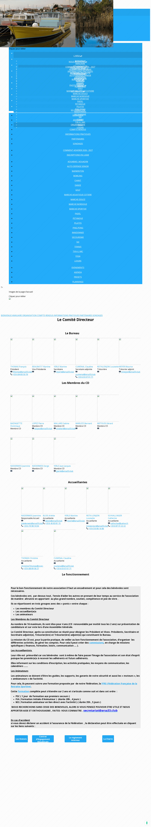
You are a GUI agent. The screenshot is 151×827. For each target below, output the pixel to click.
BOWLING (77, 176)
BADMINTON (78, 171)
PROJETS (80, 84)
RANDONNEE (80, 112)
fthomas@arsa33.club (22, 372)
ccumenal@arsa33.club (64, 566)
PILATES (80, 106)
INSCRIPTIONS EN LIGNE (80, 69)
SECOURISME (78, 237)
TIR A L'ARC (78, 251)
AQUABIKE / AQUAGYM (78, 161)
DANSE (78, 185)
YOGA (77, 256)
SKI (77, 242)
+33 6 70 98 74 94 (31, 526)
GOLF (80, 88)
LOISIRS (77, 261)
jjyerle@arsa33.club (64, 471)
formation (24, 691)
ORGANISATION (78, 124)
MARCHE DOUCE (80, 93)
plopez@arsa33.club (43, 428)
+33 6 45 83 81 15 (53, 523)
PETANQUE (80, 104)
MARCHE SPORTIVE (80, 99)
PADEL (80, 101)
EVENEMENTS (78, 267)
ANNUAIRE (80, 63)
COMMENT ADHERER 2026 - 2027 (78, 150)
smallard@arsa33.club (65, 428)
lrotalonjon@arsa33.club (97, 526)
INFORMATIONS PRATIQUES (80, 71)
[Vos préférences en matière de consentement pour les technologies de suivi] (147, 823)
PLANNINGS (77, 281)
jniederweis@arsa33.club (32, 523)
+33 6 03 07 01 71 (63, 568)
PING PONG (78, 228)
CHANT (78, 180)
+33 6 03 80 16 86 (96, 528)
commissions (96, 642)
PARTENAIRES (78, 139)
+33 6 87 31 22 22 (118, 526)
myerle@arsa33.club (65, 372)
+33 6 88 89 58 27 (31, 568)
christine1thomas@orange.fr (34, 566)
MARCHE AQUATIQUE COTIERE (78, 194)
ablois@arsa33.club (53, 520)
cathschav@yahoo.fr (119, 523)
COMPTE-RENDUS (78, 129)
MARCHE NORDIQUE (80, 96)
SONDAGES (78, 143)
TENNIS (77, 246)
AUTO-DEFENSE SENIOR (80, 75)
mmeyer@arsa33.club (130, 372)
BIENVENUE (78, 115)
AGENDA (80, 81)
